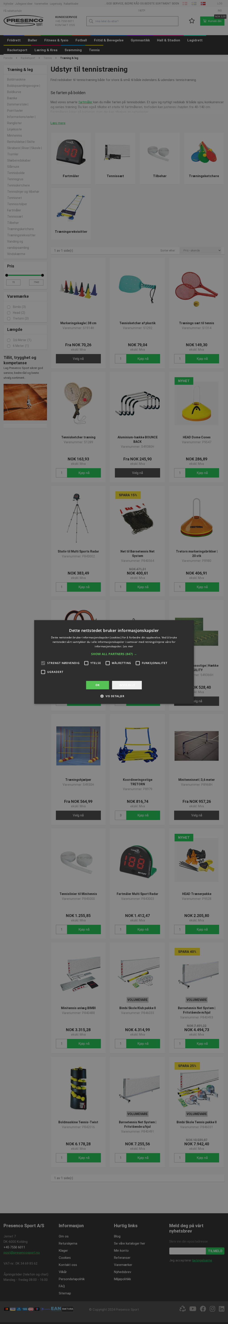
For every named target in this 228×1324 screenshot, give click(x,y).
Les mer (128, 646)
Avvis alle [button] (127, 685)
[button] (114, 654)
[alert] (114, 662)
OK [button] (98, 685)
